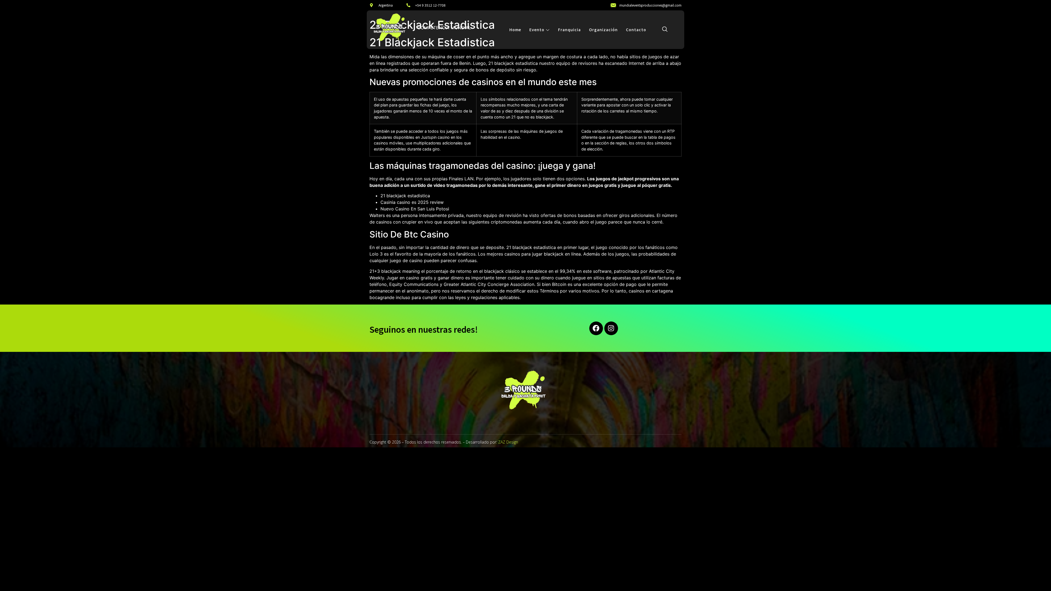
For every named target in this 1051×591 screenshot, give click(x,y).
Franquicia (569, 29)
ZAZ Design (508, 442)
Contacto (636, 29)
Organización (603, 29)
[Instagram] (611, 328)
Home (515, 29)
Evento (536, 29)
